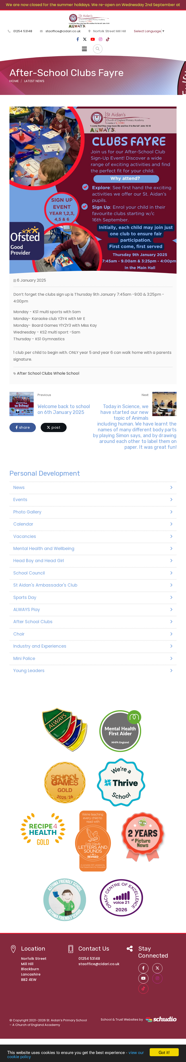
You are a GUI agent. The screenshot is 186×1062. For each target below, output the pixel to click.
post (55, 427)
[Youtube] (93, 39)
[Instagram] (100, 39)
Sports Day (24, 597)
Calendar (23, 524)
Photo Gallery (27, 512)
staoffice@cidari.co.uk (63, 31)
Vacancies (24, 536)
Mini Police (24, 658)
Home (14, 81)
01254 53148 (22, 31)
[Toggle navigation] (84, 49)
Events (20, 500)
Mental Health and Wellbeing (43, 548)
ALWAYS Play (26, 609)
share (24, 427)
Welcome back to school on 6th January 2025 (64, 409)
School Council (29, 573)
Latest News (34, 81)
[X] (85, 39)
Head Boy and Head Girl (38, 561)
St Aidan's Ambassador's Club (45, 585)
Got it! (164, 1052)
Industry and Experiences (39, 646)
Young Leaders (29, 671)
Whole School (66, 373)
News (19, 487)
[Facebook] (78, 39)
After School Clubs (34, 373)
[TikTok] (107, 39)
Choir (18, 634)
